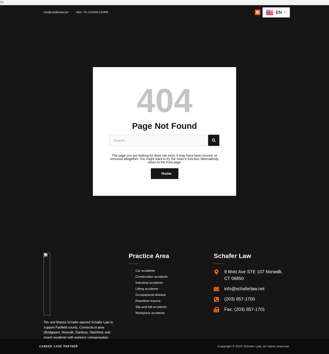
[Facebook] (257, 12)
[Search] (213, 140)
